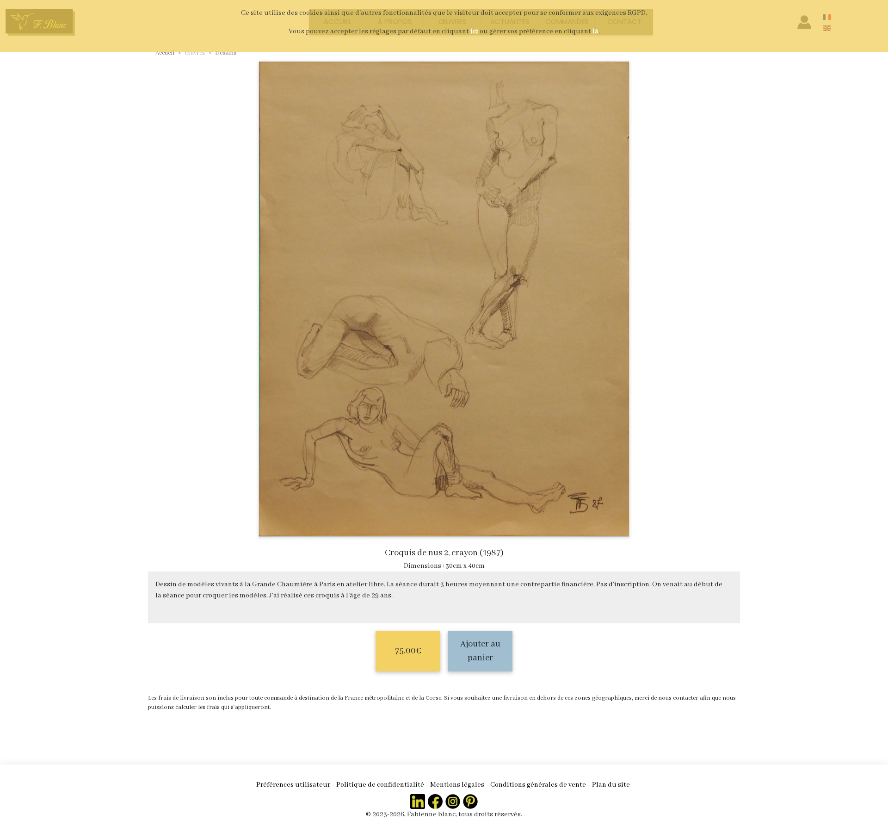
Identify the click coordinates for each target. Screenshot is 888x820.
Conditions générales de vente (538, 785)
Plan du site (611, 785)
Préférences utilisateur (293, 785)
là (595, 31)
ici (474, 31)
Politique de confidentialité (380, 785)
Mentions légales (457, 785)
